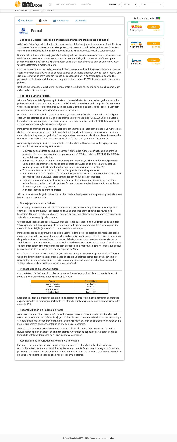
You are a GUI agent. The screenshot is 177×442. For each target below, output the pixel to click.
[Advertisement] (146, 109)
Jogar (153, 27)
